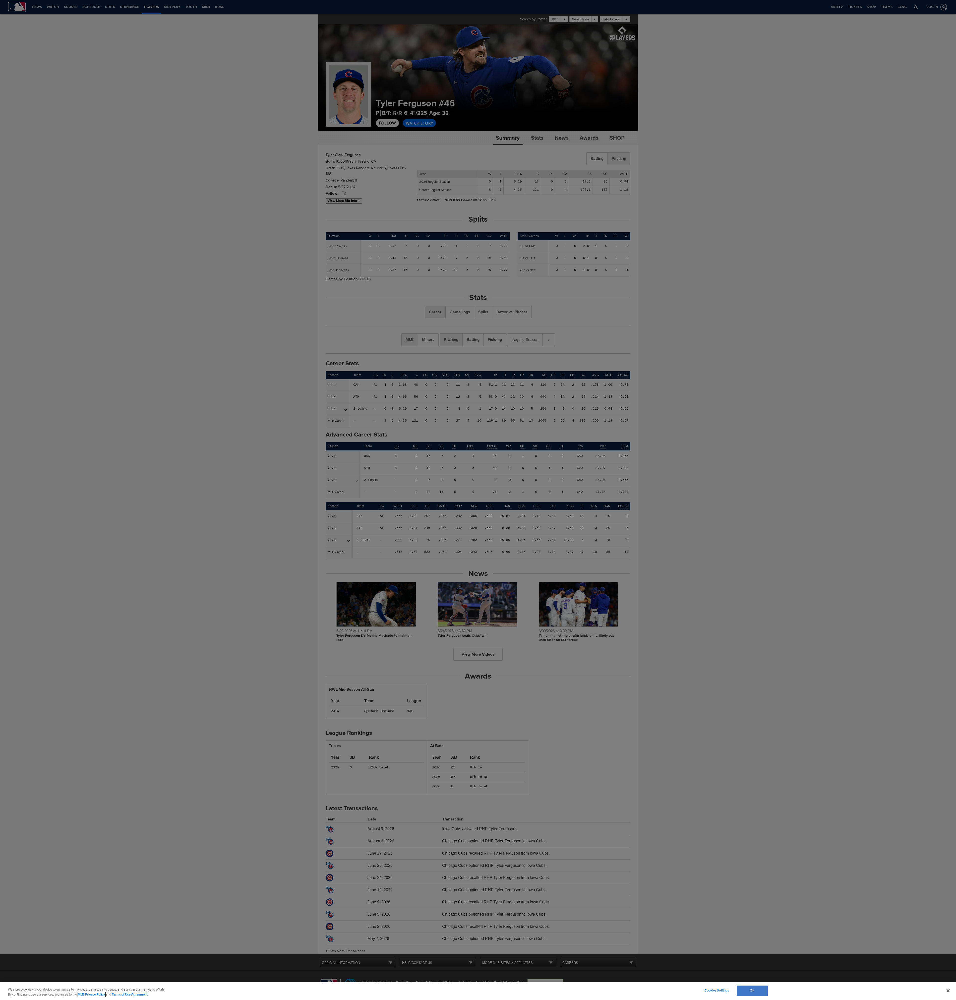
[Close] (948, 990)
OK (752, 991)
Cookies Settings (717, 991)
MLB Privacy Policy (91, 995)
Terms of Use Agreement (130, 995)
